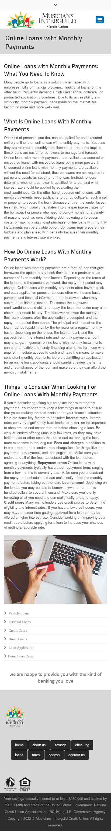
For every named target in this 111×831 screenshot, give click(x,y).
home (19, 744)
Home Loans (16, 639)
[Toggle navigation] (100, 19)
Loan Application (20, 647)
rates (36, 754)
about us (39, 744)
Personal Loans (18, 622)
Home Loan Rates (20, 656)
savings (60, 744)
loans (19, 754)
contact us (76, 754)
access (54, 754)
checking (82, 744)
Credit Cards (16, 630)
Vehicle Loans (17, 613)
